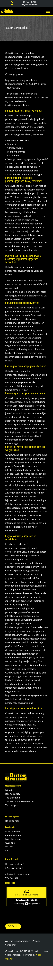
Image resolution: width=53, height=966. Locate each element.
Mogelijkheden (13, 839)
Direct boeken (12, 831)
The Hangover (12, 805)
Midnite (9, 790)
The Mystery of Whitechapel (19, 801)
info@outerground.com (17, 873)
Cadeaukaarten (13, 835)
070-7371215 (11, 877)
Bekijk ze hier (12, 820)
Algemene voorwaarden (17, 940)
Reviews (9, 846)
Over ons (10, 842)
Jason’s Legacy (12, 793)
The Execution (12, 797)
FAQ (7, 850)
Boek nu (13, 926)
